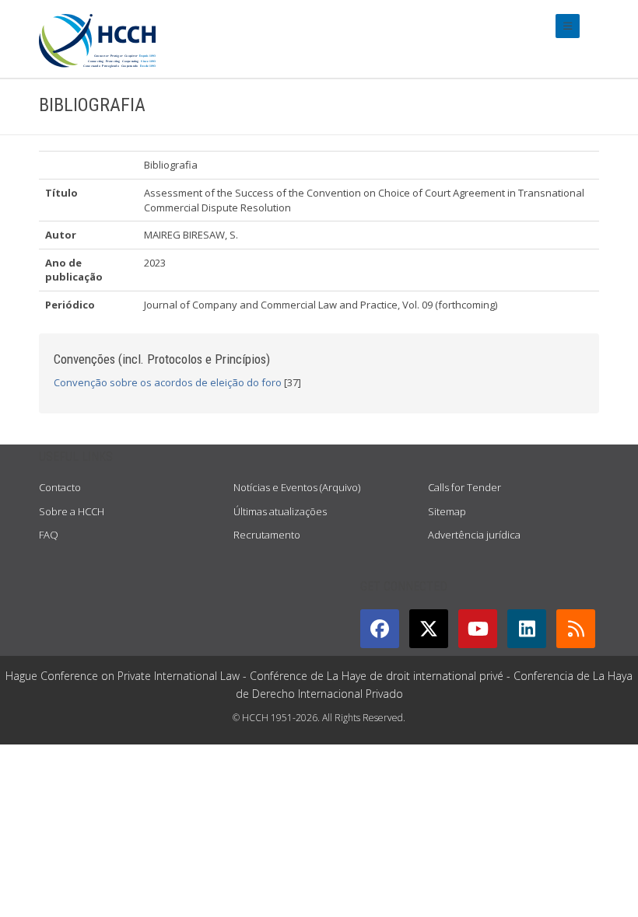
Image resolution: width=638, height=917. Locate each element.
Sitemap (447, 511)
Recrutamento (266, 535)
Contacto (60, 487)
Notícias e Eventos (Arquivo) (296, 487)
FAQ (48, 535)
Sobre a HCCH (71, 511)
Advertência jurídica (474, 535)
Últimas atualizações (280, 511)
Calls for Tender (464, 487)
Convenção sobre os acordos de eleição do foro (168, 382)
